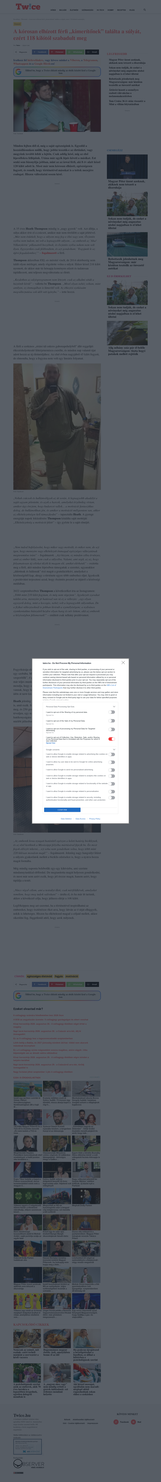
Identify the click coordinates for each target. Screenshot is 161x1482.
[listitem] (80, 706)
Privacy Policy (94, 819)
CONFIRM (62, 810)
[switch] (111, 712)
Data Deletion (66, 819)
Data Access (80, 819)
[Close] (124, 663)
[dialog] (80, 741)
